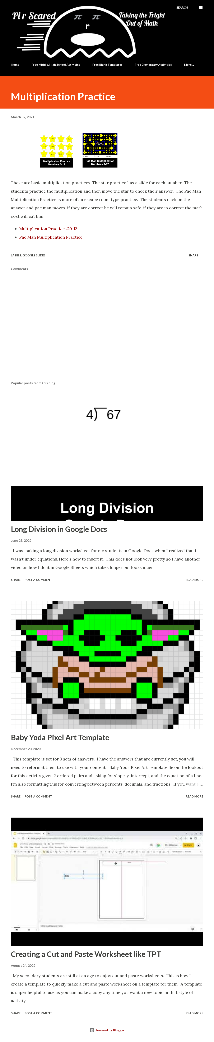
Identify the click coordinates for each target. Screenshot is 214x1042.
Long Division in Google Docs (59, 529)
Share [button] (193, 255)
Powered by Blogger (109, 1030)
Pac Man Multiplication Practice (51, 237)
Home (15, 64)
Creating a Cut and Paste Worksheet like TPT (86, 954)
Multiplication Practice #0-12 (48, 228)
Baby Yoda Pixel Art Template (60, 737)
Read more (194, 579)
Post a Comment (38, 579)
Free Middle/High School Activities (56, 64)
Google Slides (34, 255)
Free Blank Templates (107, 64)
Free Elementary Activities (153, 64)
